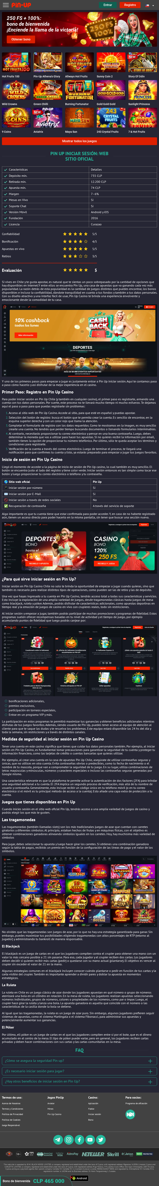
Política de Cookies (11, 1119)
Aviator (51, 1103)
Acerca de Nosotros (11, 1103)
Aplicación (93, 1103)
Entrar (108, 5)
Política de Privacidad (12, 1114)
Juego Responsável (11, 1125)
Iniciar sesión (94, 1114)
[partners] (130, 1118)
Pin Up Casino (54, 1114)
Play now (16, 65)
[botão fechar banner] (71, 1177)
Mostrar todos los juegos (79, 141)
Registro (130, 5)
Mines (50, 1108)
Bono (90, 1119)
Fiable (91, 1108)
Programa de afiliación (136, 1103)
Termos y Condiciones (12, 1108)
